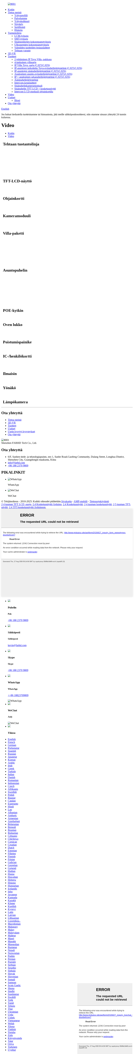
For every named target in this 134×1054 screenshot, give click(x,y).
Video (11, 94)
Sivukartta (66, 501)
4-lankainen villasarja (25, 62)
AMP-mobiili (80, 501)
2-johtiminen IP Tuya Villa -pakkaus (33, 59)
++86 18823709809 (18, 695)
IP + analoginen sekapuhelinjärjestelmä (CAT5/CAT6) (42, 77)
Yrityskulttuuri (21, 21)
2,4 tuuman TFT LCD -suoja (16, 504)
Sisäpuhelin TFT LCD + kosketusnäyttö (35, 88)
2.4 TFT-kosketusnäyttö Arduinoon (27, 507)
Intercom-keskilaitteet (25, 82)
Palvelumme (20, 18)
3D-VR (12, 53)
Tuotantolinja (14, 33)
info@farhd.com (16, 462)
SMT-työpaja (21, 38)
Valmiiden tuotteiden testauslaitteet (32, 47)
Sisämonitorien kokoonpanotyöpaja (32, 41)
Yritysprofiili (21, 15)
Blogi (17, 100)
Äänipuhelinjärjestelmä (26, 79)
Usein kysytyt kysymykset (21, 431)
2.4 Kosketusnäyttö (73, 504)
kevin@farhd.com (17, 645)
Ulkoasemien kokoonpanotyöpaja (31, 44)
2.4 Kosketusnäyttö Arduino (47, 504)
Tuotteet (12, 56)
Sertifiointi (19, 27)
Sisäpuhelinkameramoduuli (28, 85)
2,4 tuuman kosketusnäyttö (98, 504)
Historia (18, 30)
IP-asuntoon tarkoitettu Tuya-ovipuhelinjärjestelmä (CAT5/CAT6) (48, 68)
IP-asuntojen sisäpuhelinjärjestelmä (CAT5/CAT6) (40, 71)
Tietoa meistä (14, 12)
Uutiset (11, 97)
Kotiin (11, 9)
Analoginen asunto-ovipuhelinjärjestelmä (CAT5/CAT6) (43, 74)
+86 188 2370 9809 (18, 465)
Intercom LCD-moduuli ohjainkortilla (33, 91)
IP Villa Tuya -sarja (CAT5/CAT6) (32, 65)
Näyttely (18, 24)
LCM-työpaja (21, 36)
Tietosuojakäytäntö (99, 501)
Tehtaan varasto (22, 50)
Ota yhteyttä (14, 103)
